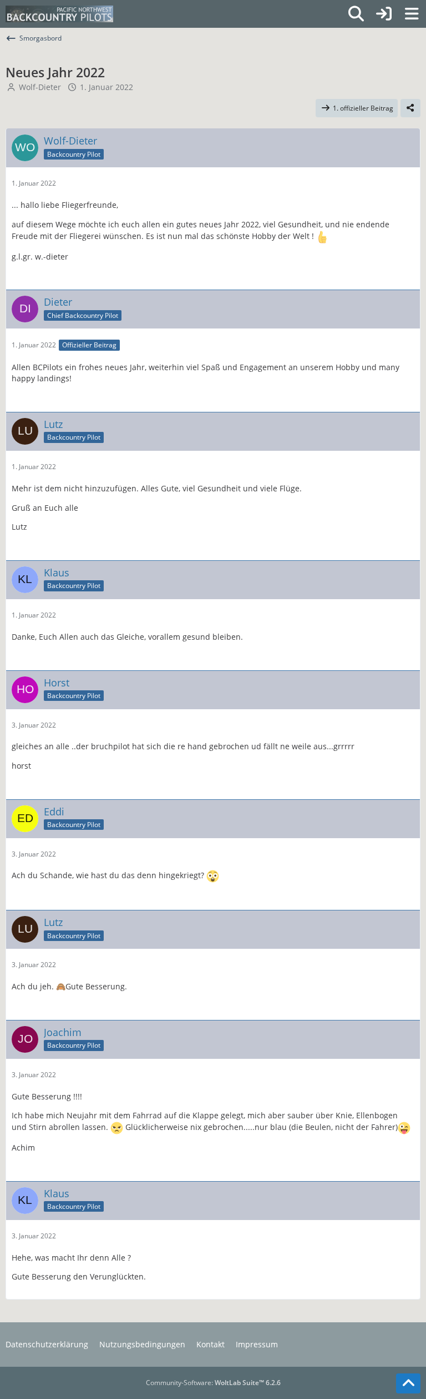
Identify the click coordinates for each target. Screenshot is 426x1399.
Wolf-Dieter (40, 87)
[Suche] (356, 14)
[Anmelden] (384, 14)
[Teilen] (410, 108)
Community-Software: (213, 1382)
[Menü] (411, 14)
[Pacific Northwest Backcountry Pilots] (59, 14)
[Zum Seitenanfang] (408, 1383)
